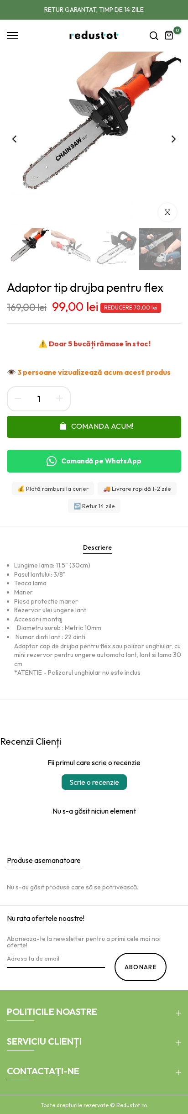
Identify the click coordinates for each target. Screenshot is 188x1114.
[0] (169, 36)
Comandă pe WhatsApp (101, 461)
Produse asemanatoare (44, 860)
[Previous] (20, 139)
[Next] (167, 139)
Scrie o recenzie (94, 782)
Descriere (97, 547)
